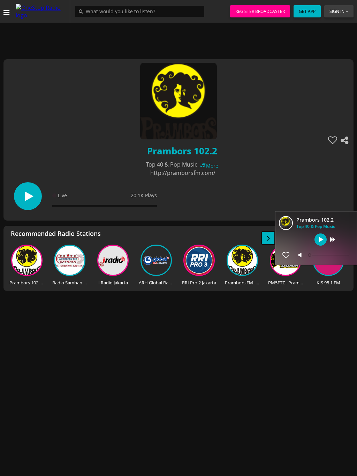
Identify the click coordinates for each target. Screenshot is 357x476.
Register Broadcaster (260, 11)
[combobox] (141, 11)
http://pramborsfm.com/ (182, 173)
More (212, 165)
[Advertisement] (178, 38)
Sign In (336, 11)
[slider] (329, 255)
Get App (307, 11)
